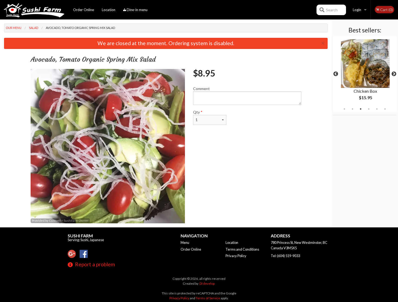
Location (108, 10)
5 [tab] (377, 109)
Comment (201, 88)
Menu (185, 242)
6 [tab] (385, 109)
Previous (335, 74)
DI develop (207, 283)
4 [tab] (368, 109)
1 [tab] (344, 109)
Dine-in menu (137, 10)
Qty (198, 112)
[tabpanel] (364, 74)
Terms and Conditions (242, 249)
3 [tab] (360, 109)
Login (357, 10)
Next (394, 74)
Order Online (83, 10)
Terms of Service (208, 298)
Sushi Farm (80, 235)
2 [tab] (352, 109)
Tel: (285, 256)
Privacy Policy (236, 256)
